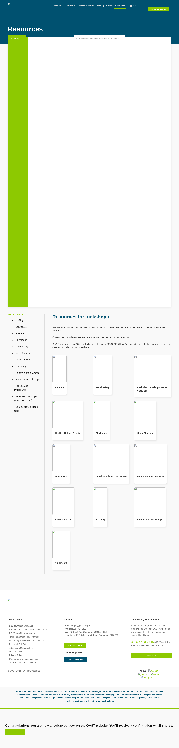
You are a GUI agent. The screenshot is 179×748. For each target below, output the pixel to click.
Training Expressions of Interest (23, 637)
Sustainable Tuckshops (150, 519)
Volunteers (61, 563)
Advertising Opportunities (21, 648)
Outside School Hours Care (111, 476)
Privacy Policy (15, 655)
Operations (61, 476)
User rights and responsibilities (23, 659)
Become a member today (142, 642)
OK (15, 732)
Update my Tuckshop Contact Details (26, 641)
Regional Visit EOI (17, 644)
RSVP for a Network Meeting (22, 633)
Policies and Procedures (150, 476)
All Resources (15, 315)
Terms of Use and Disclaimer (22, 663)
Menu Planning (145, 433)
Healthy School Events (67, 433)
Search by (14, 39)
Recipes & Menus (86, 6)
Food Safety (102, 387)
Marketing (101, 433)
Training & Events (104, 6)
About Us (56, 6)
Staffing (100, 519)
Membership (69, 6)
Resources (120, 6)
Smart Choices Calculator (21, 626)
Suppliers (132, 6)
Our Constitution (16, 652)
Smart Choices (63, 519)
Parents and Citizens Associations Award (28, 629)
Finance (59, 387)
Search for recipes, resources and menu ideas (97, 39)
